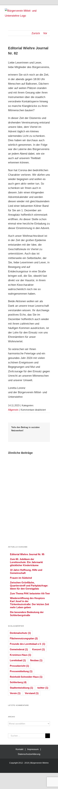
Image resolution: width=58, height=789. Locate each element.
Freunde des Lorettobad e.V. (27, 644)
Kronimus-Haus (20, 654)
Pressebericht (19, 665)
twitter (42, 687)
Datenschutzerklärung (29, 754)
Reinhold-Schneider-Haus (26, 676)
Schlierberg (18, 682)
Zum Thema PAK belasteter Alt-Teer (30, 593)
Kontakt (19, 749)
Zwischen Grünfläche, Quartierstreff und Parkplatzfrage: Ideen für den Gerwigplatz (29, 585)
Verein (15, 693)
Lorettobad (18, 660)
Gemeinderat (19, 649)
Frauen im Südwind (21, 577)
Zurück (36, 33)
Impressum (33, 749)
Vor (45, 33)
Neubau (36, 660)
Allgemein (13, 409)
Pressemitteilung (21, 671)
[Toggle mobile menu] (52, 10)
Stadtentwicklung (21, 687)
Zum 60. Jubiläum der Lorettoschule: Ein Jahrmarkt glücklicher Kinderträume (26, 562)
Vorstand (32, 693)
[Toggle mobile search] (46, 10)
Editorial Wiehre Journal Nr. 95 (27, 554)
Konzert (38, 649)
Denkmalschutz (20, 633)
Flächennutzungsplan (24, 638)
